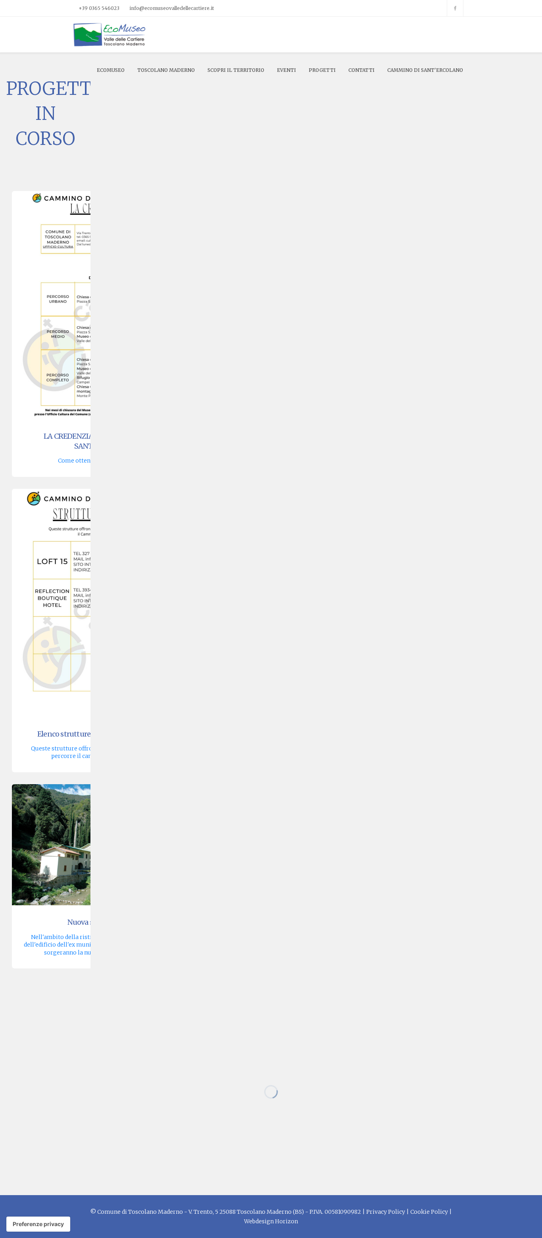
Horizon (286, 1221)
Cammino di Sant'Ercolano (425, 70)
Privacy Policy (385, 1211)
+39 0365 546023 (99, 8)
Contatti (361, 70)
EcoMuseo (111, 70)
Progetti (322, 70)
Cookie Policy (429, 1211)
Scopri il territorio (236, 70)
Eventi (286, 70)
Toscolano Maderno (166, 70)
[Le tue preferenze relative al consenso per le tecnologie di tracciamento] (38, 1224)
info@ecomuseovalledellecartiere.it (171, 8)
